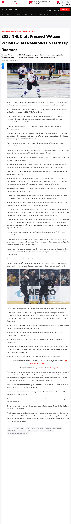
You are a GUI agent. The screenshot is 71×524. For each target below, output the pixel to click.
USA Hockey (40, 428)
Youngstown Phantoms (47, 430)
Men (12, 428)
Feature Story (20, 428)
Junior (27, 428)
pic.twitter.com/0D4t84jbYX (38, 363)
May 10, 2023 (54, 368)
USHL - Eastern (57, 428)
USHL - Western (12, 430)
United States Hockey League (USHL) (18, 433)
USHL (33, 428)
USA (29, 430)
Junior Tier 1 (22, 430)
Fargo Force (35, 430)
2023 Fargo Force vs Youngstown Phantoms (18, 32)
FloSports (48, 428)
